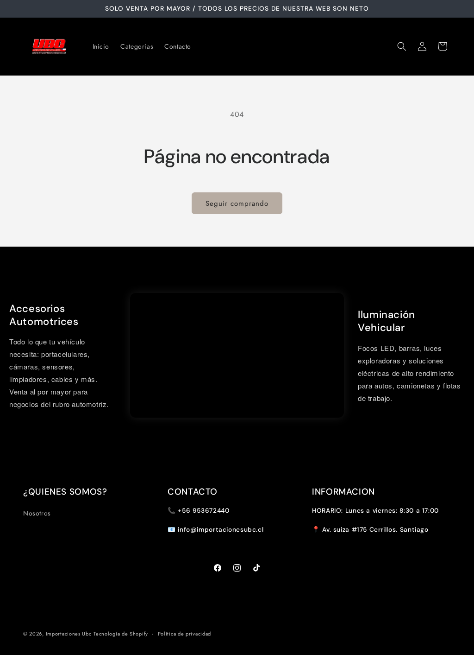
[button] (402, 46)
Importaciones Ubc (69, 633)
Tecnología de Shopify (121, 633)
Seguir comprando (237, 203)
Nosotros (37, 513)
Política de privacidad (184, 633)
